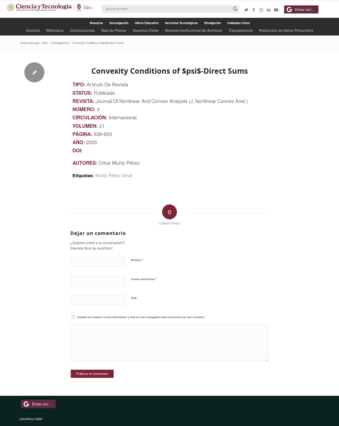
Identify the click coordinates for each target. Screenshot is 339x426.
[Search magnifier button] (235, 8)
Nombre (137, 259)
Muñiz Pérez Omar (114, 175)
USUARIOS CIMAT (30, 419)
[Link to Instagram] (261, 9)
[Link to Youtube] (276, 9)
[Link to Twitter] (246, 9)
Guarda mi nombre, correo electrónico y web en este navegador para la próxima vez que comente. (141, 317)
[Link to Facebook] (254, 9)
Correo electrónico (144, 278)
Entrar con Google (307, 9)
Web (134, 298)
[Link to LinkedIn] (268, 9)
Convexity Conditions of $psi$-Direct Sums (169, 71)
